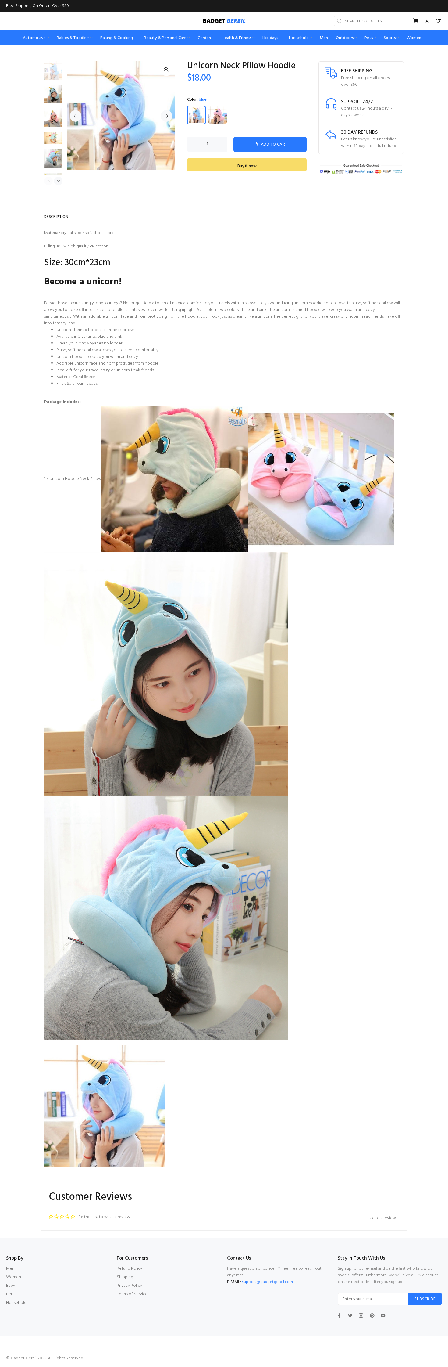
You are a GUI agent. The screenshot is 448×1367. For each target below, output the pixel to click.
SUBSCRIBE (425, 1299)
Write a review (382, 1218)
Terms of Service (132, 1294)
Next (166, 116)
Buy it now (247, 166)
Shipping (125, 1277)
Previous (75, 116)
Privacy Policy (129, 1285)
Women (13, 1277)
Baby (10, 1285)
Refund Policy (129, 1268)
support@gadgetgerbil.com (267, 1282)
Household (16, 1302)
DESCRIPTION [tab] (56, 216)
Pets (10, 1294)
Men (10, 1268)
